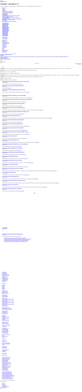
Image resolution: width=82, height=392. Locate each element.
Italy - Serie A (4, 353)
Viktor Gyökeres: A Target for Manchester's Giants (10, 176)
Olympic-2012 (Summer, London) (7, 377)
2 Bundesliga (4, 350)
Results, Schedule (5, 336)
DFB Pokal (4, 351)
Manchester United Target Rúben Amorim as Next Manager (12, 188)
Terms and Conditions (5, 386)
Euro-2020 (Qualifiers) (5, 316)
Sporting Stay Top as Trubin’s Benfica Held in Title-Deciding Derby (13, 119)
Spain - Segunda (4, 347)
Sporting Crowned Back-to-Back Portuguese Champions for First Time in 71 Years (15, 111)
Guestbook (4, 283)
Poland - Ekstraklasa (5, 360)
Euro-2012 (4, 319)
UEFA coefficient (5, 13)
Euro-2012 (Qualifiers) (5, 320)
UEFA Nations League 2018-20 (7, 309)
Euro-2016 (4, 317)
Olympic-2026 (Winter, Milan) (6, 371)
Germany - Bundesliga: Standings (14, 17)
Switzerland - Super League (6, 366)
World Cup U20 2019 (5, 323)
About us (3, 383)
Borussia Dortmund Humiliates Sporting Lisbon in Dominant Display (13, 152)
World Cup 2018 (4, 301)
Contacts (3, 384)
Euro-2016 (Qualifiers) (5, 318)
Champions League (5, 50)
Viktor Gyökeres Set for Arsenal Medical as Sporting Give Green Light (13, 89)
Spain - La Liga (4, 346)
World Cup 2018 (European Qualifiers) (8, 302)
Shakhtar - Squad (4, 291)
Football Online (4, 280)
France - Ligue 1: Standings (12, 21)
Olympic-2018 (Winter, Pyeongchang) (8, 375)
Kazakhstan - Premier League (6, 363)
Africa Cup (4, 47)
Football (1, 1)
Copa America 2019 (5, 330)
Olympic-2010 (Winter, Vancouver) (7, 378)
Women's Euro (4, 44)
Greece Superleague (5, 370)
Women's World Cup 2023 (6, 325)
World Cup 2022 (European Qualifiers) (8, 300)
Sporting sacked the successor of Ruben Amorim (10, 164)
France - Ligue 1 (4, 355)
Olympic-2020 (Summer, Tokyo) (7, 374)
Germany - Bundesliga (5, 349)
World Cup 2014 (4, 303)
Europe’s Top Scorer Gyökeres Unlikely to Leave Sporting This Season (13, 180)
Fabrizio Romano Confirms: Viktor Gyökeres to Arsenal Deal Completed (14, 95)
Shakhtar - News (4, 290)
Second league (4, 341)
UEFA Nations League (5, 42)
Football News (4, 7)
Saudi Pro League (5, 361)
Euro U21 (3, 45)
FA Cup (11, 16)
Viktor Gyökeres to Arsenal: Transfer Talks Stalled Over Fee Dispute (13, 103)
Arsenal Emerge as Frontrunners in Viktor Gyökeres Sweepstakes (12, 127)
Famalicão (5, 57)
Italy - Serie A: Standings (11, 19)
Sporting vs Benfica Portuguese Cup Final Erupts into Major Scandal (13, 107)
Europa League (4, 51)
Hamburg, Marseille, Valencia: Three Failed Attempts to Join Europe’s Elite (15, 241)
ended (23, 56)
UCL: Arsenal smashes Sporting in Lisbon (9, 172)
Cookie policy (4, 385)
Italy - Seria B (4, 20)
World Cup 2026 (4, 41)
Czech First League (5, 369)
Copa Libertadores (5, 38)
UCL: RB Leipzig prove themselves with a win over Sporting (12, 160)
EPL (3, 48)
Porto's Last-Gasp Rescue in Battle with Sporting (10, 156)
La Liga (3, 49)
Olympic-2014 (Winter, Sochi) (6, 376)
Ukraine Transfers (5, 295)
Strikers (3, 337)
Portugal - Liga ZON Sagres (6, 357)
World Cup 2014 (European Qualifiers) (8, 304)
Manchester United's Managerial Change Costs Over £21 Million (12, 168)
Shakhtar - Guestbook (5, 293)
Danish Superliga (4, 368)
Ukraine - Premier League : (6, 334)
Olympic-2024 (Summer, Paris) (7, 372)
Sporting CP (7, 58)
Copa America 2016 (5, 331)
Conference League (5, 312)
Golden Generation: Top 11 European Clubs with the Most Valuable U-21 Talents (15, 131)
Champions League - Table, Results (7, 11)
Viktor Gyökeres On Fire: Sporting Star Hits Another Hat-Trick (12, 123)
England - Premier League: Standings (14, 15)
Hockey (3, 286)
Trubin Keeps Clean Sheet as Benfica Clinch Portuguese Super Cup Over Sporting (15, 81)
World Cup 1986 (4, 305)
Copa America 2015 (5, 332)
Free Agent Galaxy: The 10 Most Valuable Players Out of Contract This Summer (16, 240)
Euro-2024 (4, 315)
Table (3, 335)
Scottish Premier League (6, 367)
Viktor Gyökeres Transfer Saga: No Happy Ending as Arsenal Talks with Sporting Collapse (17, 99)
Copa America (4, 46)
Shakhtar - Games (5, 292)
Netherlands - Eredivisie (5, 358)
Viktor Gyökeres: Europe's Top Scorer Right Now (10, 184)
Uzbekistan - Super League (6, 362)
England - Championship (6, 16)
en (1, 0)
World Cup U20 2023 (5, 322)
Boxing (3, 284)
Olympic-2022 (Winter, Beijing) (7, 373)
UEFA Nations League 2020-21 (7, 308)
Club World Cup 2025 (5, 43)
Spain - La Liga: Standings (12, 18)
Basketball (3, 285)
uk (0, 0)
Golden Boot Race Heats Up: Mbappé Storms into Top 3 (11, 115)
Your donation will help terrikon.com (6, 54)
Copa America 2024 (5, 328)
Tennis (3, 287)
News (3, 66)
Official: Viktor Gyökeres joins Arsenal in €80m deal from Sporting (13, 85)
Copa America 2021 (5, 329)
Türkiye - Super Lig (5, 364)
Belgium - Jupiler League (6, 359)
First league (4, 340)
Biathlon (3, 288)
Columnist (4, 228)
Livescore (3, 9)
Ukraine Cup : (4, 338)
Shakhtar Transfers (5, 296)
